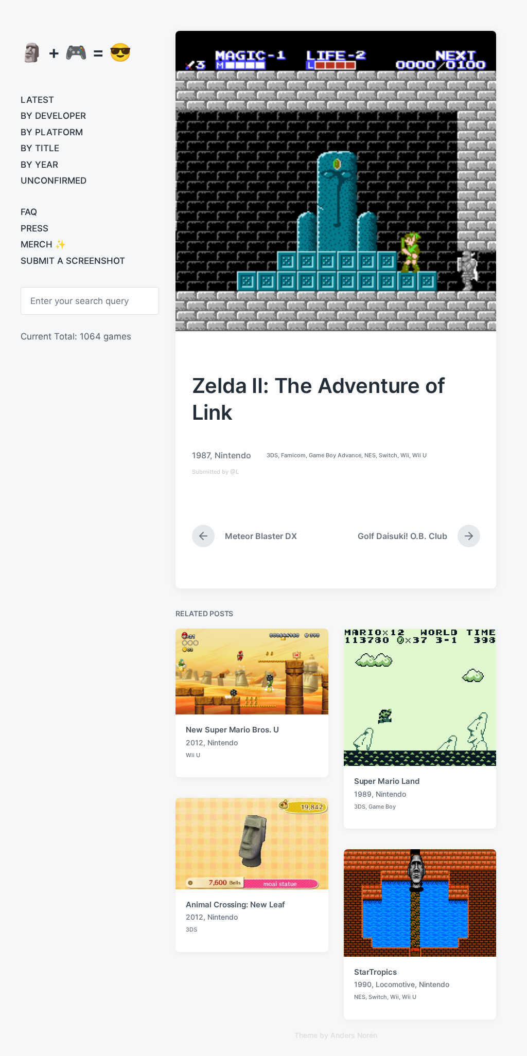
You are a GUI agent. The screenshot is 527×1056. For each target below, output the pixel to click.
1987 (201, 455)
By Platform (52, 132)
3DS (272, 455)
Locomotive (395, 984)
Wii (404, 455)
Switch (388, 455)
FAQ (29, 212)
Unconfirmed (53, 180)
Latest (37, 100)
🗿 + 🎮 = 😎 (76, 52)
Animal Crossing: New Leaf (235, 904)
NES (370, 455)
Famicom (293, 455)
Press (34, 228)
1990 (363, 984)
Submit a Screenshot (73, 261)
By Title (40, 148)
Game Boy (382, 806)
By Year (39, 164)
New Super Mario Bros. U (232, 730)
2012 (194, 742)
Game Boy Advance (335, 455)
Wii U (419, 455)
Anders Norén (353, 1035)
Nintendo (233, 455)
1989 (363, 794)
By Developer (53, 116)
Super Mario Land (386, 781)
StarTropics (375, 972)
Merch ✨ (43, 244)
